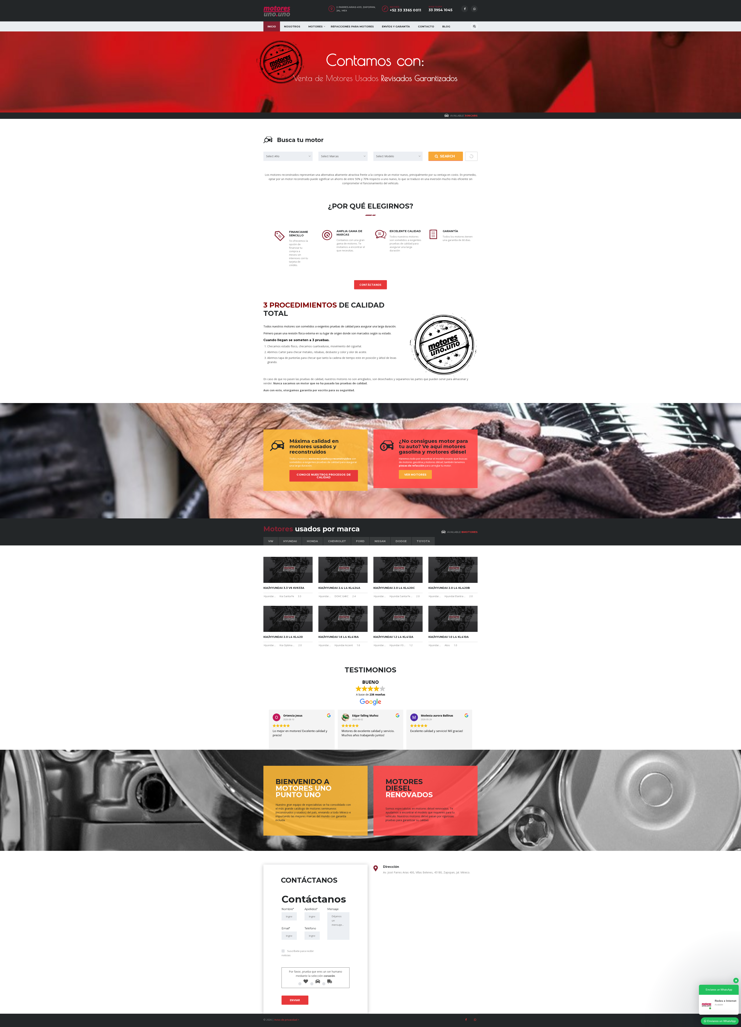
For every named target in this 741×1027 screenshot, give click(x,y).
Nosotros (292, 26)
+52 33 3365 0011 (405, 10)
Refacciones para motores (352, 26)
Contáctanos (370, 285)
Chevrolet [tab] (337, 541)
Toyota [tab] (423, 541)
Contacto (426, 26)
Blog (446, 26)
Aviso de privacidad (285, 1019)
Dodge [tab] (401, 541)
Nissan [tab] (380, 541)
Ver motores (415, 474)
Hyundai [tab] (290, 541)
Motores (315, 26)
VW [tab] (270, 541)
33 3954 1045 (440, 10)
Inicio (271, 26)
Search (447, 156)
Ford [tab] (360, 541)
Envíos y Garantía (396, 26)
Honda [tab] (312, 541)
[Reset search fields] (471, 156)
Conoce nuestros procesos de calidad (324, 476)
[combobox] (288, 156)
